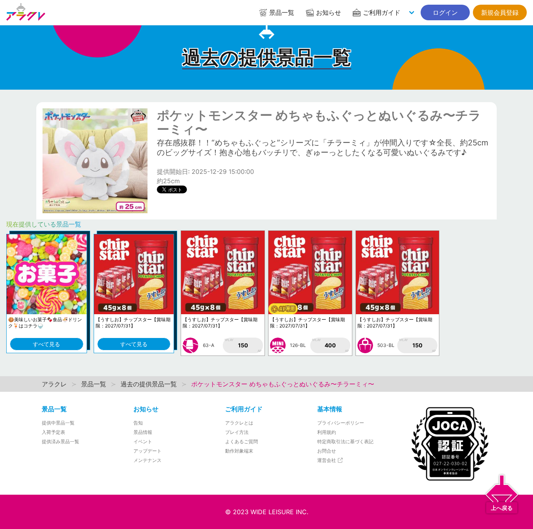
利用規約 (326, 432)
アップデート (147, 451)
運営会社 (327, 460)
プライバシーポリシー (340, 423)
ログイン (445, 12)
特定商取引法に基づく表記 (345, 441)
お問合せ (326, 451)
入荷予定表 (53, 432)
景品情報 (142, 432)
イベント (142, 441)
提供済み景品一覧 (60, 441)
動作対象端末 (239, 451)
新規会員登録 (500, 12)
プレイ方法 (237, 432)
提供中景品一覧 (58, 423)
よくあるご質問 (241, 441)
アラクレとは (239, 423)
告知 (138, 423)
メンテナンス (147, 460)
